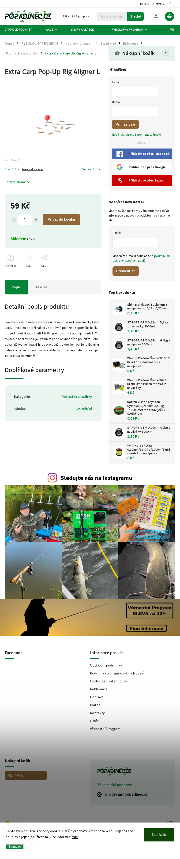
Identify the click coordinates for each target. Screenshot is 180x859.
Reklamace (98, 689)
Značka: (91, 169)
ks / (16, 775)
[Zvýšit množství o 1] (36, 220)
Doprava (96, 697)
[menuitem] (22, 30)
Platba (95, 705)
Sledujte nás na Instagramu (96, 478)
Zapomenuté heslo (148, 134)
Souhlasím (159, 834)
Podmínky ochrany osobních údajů (117, 673)
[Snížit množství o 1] (14, 220)
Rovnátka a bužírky (77, 396)
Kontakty (97, 713)
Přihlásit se (125, 124)
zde (75, 837)
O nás (94, 721)
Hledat (136, 16)
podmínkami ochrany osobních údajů (141, 258)
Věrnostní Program (105, 729)
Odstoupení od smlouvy (108, 681)
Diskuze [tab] (41, 287)
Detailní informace (17, 182)
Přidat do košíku (61, 219)
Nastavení (15, 846)
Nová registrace (123, 134)
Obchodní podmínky (149, 4)
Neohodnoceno (32, 169)
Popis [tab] (16, 287)
